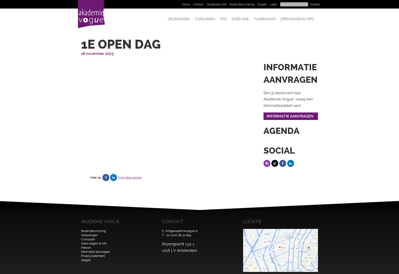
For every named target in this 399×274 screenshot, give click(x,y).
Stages (262, 4)
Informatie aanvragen (95, 251)
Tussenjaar (265, 19)
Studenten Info (217, 4)
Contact (198, 4)
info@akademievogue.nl (181, 231)
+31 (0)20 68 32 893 (178, 235)
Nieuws (86, 247)
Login (273, 4)
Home (186, 4)
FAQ (223, 19)
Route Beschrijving (241, 4)
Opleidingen (179, 19)
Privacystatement (93, 256)
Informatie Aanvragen (290, 116)
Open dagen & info (297, 19)
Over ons (240, 19)
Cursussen (205, 19)
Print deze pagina (130, 177)
